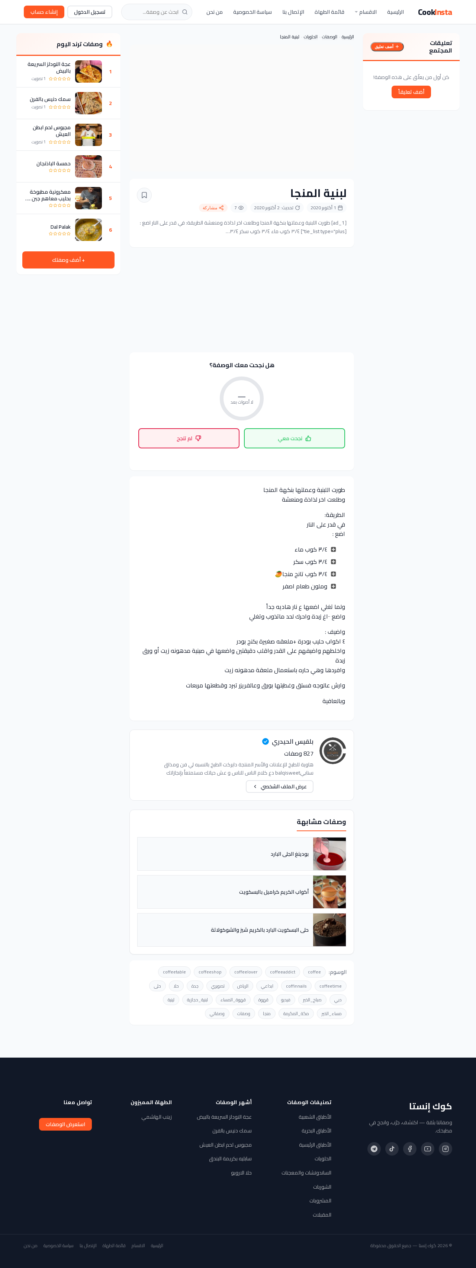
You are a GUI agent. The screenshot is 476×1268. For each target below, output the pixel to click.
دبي (338, 999)
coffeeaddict (282, 971)
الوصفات (329, 36)
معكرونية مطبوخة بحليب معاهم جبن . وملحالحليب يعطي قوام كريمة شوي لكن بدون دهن (50, 195)
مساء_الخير (332, 1013)
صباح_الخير (312, 999)
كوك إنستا (430, 1106)
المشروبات (320, 1200)
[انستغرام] (445, 1149)
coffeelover (245, 971)
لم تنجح (184, 438)
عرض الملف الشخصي (284, 786)
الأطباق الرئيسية (315, 1145)
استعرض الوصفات (65, 1124)
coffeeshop (210, 971)
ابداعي (267, 986)
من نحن (214, 12)
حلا (176, 986)
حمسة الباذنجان (53, 163)
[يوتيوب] (427, 1149)
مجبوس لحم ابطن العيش (52, 130)
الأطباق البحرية (316, 1130)
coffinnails (296, 986)
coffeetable (174, 971)
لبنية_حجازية (197, 999)
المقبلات (322, 1215)
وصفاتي (217, 1013)
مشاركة (210, 207)
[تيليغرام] (374, 1149)
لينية (171, 999)
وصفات (243, 1013)
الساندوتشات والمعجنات (306, 1173)
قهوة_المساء (233, 999)
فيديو (285, 999)
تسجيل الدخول (90, 12)
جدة (195, 986)
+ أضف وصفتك (68, 260)
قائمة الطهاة (329, 12)
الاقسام (368, 12)
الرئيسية (395, 12)
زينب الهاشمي (156, 1117)
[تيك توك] (392, 1149)
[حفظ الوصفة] (144, 195)
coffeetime (330, 986)
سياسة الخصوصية (252, 12)
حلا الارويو (241, 1173)
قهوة (263, 999)
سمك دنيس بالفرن (50, 99)
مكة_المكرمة (296, 1013)
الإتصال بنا (293, 12)
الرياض (242, 986)
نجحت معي (290, 438)
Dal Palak (61, 226)
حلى (157, 986)
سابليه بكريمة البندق (230, 1158)
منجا (267, 1013)
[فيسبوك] (409, 1149)
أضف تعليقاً (411, 92)
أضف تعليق (384, 46)
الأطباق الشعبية (315, 1117)
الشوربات (322, 1187)
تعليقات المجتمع (440, 46)
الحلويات (311, 36)
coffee (314, 971)
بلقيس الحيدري (292, 741)
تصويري (218, 986)
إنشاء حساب (44, 12)
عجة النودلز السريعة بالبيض (49, 67)
